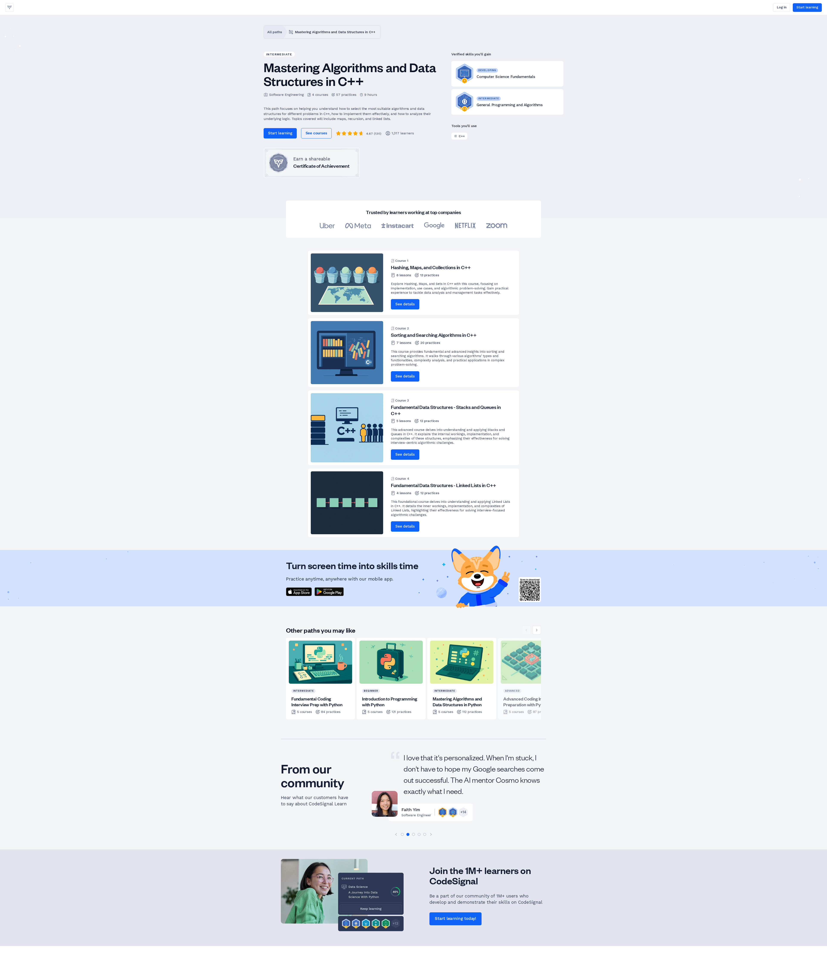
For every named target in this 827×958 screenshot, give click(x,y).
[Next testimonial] (431, 834)
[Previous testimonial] (396, 834)
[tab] (402, 834)
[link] (9, 7)
